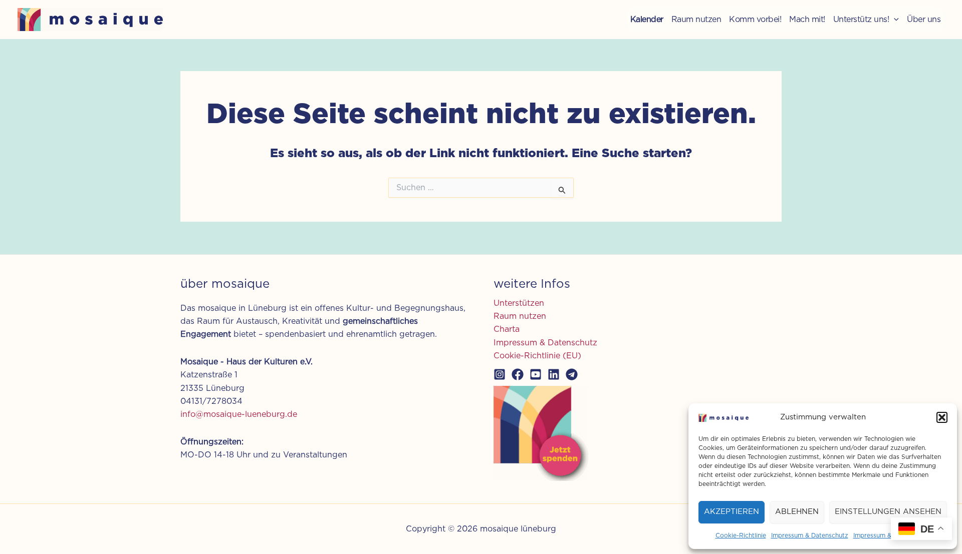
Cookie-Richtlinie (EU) (537, 356)
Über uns (923, 20)
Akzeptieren (731, 511)
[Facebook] (518, 374)
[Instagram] (500, 374)
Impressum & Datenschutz (809, 535)
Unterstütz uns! (861, 20)
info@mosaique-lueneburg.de (238, 414)
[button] (942, 417)
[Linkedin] (554, 374)
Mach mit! (807, 20)
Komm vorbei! (755, 20)
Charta (507, 329)
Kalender (646, 20)
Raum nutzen (696, 20)
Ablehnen (797, 511)
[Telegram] (572, 374)
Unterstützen (519, 303)
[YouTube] (536, 374)
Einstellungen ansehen (888, 511)
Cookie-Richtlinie (740, 535)
